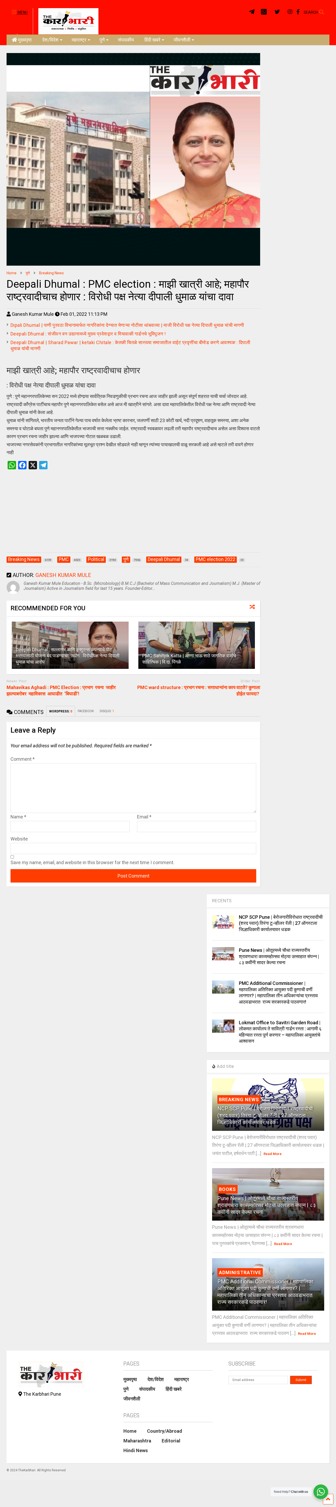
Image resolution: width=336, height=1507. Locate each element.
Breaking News (239, 1099)
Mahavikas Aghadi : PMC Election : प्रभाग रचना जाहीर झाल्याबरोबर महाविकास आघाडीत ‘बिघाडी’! (62, 690)
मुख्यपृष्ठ (25, 40)
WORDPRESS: (60, 711)
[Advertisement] (133, 516)
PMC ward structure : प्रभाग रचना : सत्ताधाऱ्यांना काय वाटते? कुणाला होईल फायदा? (198, 690)
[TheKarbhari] (65, 21)
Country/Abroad (164, 1431)
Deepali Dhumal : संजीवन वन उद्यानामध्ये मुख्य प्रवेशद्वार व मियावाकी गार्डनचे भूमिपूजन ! (88, 334)
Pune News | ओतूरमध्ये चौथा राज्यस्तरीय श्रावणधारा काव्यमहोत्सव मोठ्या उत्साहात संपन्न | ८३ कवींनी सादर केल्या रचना (279, 956)
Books (227, 1189)
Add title (225, 1066)
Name (18, 817)
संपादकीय (126, 40)
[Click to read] (196, 645)
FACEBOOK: (86, 711)
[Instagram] (290, 12)
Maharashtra (137, 1440)
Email (144, 817)
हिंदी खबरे (152, 40)
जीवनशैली (182, 40)
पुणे (102, 40)
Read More (273, 1154)
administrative (240, 1272)
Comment (22, 759)
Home (129, 1431)
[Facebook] (298, 12)
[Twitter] (277, 12)
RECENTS (222, 900)
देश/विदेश (50, 40)
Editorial (171, 1440)
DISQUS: (107, 711)
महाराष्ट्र (79, 40)
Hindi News (135, 1450)
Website (19, 839)
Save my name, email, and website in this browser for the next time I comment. (92, 862)
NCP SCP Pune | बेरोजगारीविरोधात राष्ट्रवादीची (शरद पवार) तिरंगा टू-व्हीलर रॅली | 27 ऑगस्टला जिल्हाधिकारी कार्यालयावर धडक (281, 923)
